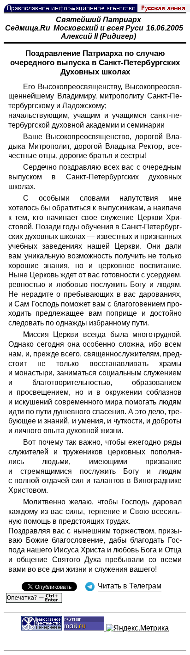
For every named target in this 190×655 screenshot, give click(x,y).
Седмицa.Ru (27, 28)
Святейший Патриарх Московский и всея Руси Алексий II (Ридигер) (98, 28)
